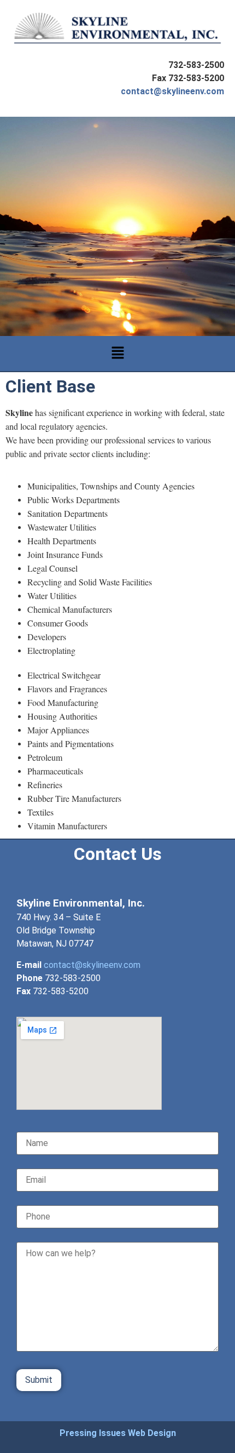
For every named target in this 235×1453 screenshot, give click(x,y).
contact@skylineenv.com (172, 91)
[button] (117, 353)
